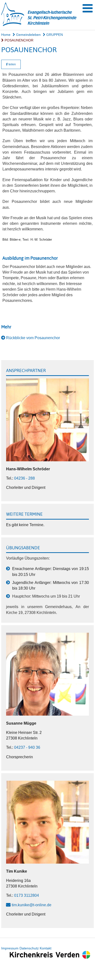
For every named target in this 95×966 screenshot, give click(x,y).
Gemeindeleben (28, 35)
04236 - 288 (24, 478)
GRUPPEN (54, 35)
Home (5, 35)
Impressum (10, 948)
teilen (12, 64)
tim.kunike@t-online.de (31, 905)
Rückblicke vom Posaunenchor (33, 338)
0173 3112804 (26, 895)
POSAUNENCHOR (18, 40)
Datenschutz (29, 948)
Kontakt (45, 948)
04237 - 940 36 (27, 747)
